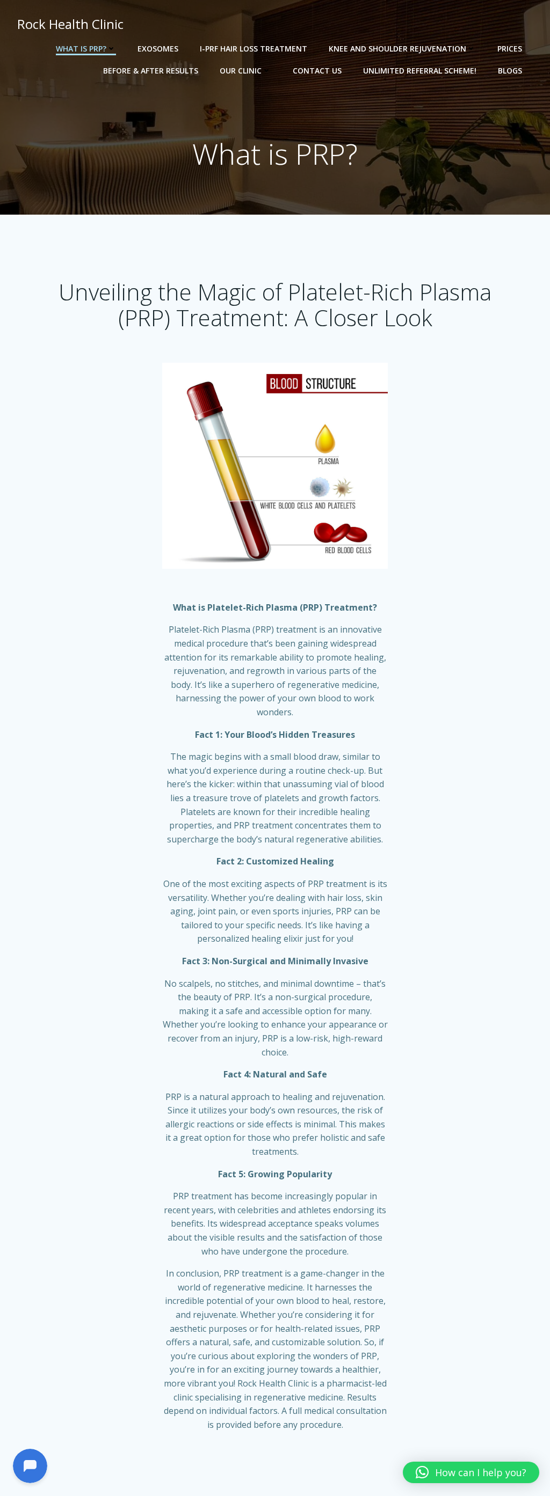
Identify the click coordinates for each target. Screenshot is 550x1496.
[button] (471, 1472)
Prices (509, 48)
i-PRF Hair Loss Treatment (253, 48)
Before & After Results (150, 70)
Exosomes (158, 48)
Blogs (510, 70)
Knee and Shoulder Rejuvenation (397, 48)
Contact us (317, 70)
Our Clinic (241, 70)
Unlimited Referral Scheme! (419, 70)
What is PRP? (81, 48)
